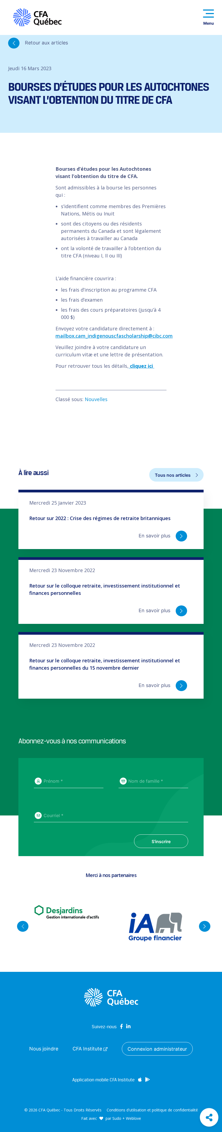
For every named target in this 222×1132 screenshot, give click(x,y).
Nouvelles (96, 399)
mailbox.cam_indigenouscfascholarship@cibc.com (114, 336)
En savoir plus (155, 535)
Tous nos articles (173, 475)
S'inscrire (161, 841)
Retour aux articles (46, 42)
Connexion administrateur (157, 1049)
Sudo (116, 1118)
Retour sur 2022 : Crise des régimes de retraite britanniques (100, 518)
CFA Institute (88, 1049)
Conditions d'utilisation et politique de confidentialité (152, 1109)
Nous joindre (43, 1049)
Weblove (133, 1118)
